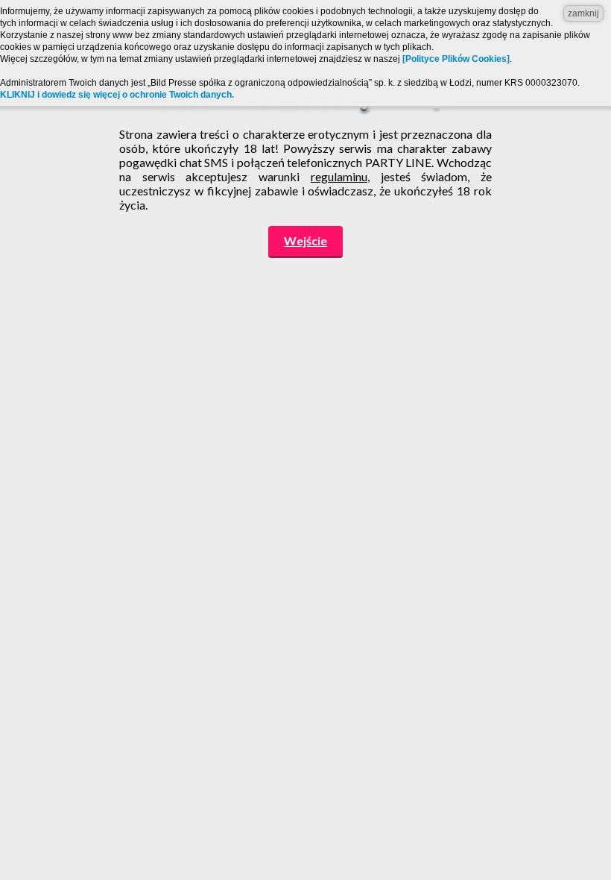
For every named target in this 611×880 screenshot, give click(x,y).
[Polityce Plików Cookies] (456, 59)
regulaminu (339, 176)
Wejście (305, 240)
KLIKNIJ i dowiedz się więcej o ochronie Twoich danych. (117, 94)
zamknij (583, 13)
